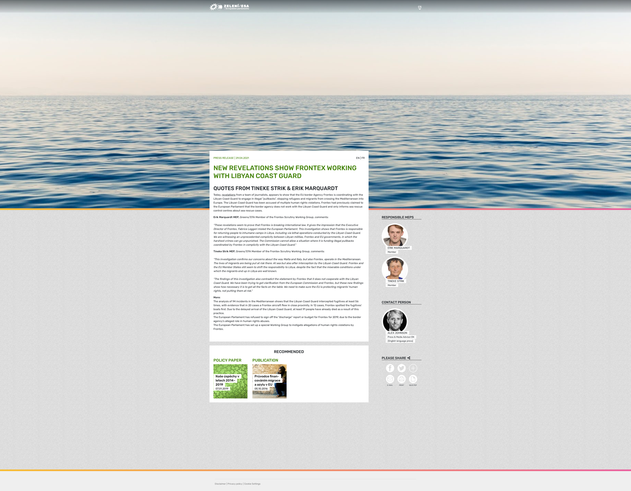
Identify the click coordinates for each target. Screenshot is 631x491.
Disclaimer (220, 483)
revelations (228, 194)
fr (363, 158)
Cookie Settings (252, 483)
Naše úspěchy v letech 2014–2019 (227, 380)
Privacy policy (235, 483)
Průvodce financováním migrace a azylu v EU (267, 380)
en (358, 158)
